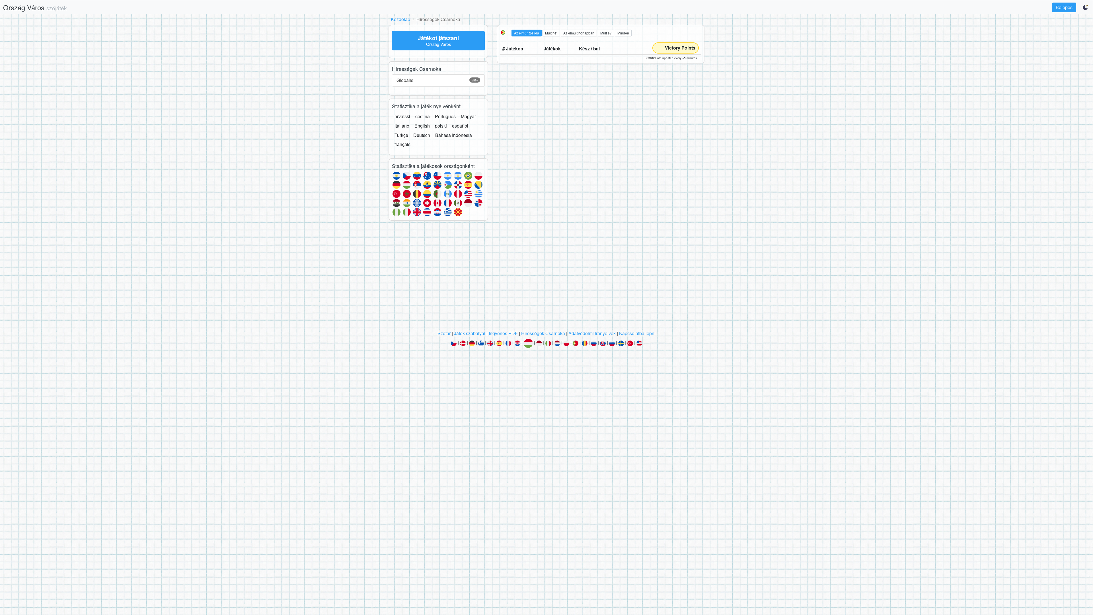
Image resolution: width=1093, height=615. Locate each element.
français (402, 144)
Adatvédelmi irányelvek (592, 333)
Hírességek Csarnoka (543, 333)
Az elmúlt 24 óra (526, 32)
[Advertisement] (546, 277)
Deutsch (421, 135)
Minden (623, 32)
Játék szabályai (469, 333)
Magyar (468, 116)
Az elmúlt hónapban (578, 32)
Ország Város (35, 7)
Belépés (1064, 7)
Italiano (402, 125)
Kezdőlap (400, 19)
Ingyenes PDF (503, 333)
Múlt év (605, 32)
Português (445, 116)
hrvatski (402, 116)
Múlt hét (551, 32)
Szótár (444, 333)
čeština (422, 116)
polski (441, 125)
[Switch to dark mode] (1085, 7)
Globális (437, 80)
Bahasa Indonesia (453, 135)
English (422, 125)
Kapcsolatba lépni (637, 333)
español (460, 125)
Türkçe (401, 135)
